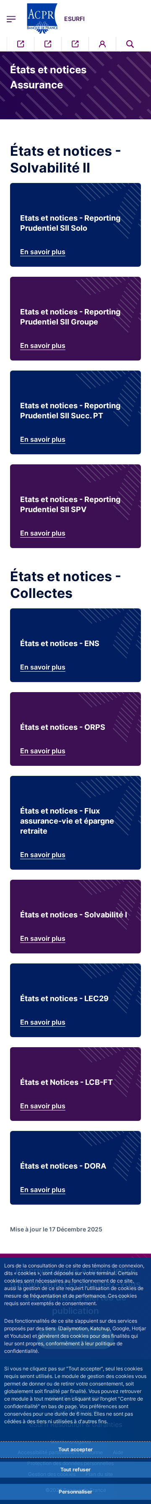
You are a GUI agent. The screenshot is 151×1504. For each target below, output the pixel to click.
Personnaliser (75, 1492)
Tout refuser (75, 1469)
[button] (130, 44)
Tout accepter (75, 1449)
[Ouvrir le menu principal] (11, 18)
